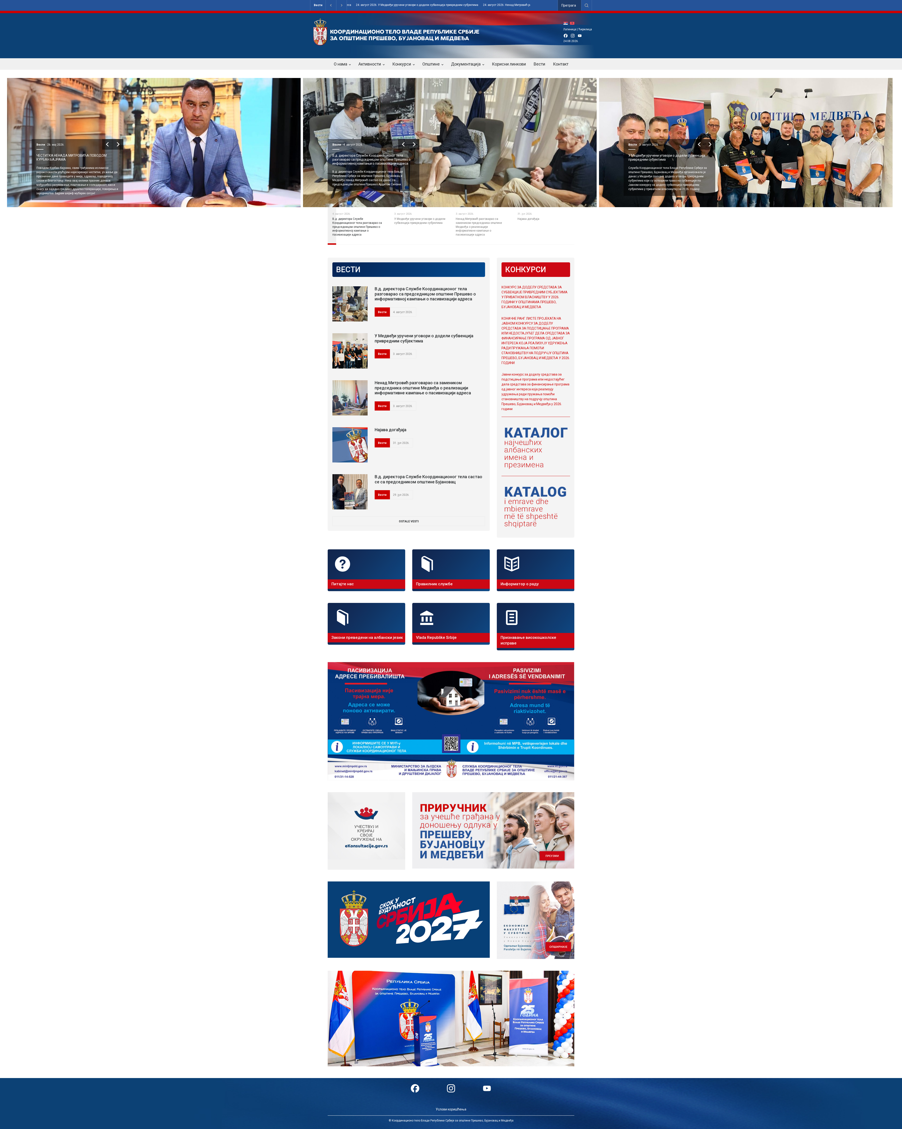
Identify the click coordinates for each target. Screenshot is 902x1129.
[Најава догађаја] (350, 444)
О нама (340, 64)
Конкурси (401, 64)
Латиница (569, 29)
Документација (466, 64)
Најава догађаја (390, 429)
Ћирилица (585, 29)
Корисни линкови (509, 64)
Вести (318, 5)
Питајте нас (342, 584)
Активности (369, 64)
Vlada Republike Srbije (436, 637)
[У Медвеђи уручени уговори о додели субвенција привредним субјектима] (350, 351)
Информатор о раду (520, 584)
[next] (103, 144)
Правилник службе (434, 584)
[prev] (92, 144)
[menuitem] (567, 23)
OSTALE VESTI (409, 521)
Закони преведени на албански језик (367, 637)
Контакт (560, 64)
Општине (431, 64)
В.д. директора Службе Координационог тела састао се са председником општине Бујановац (428, 479)
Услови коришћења (451, 1109)
